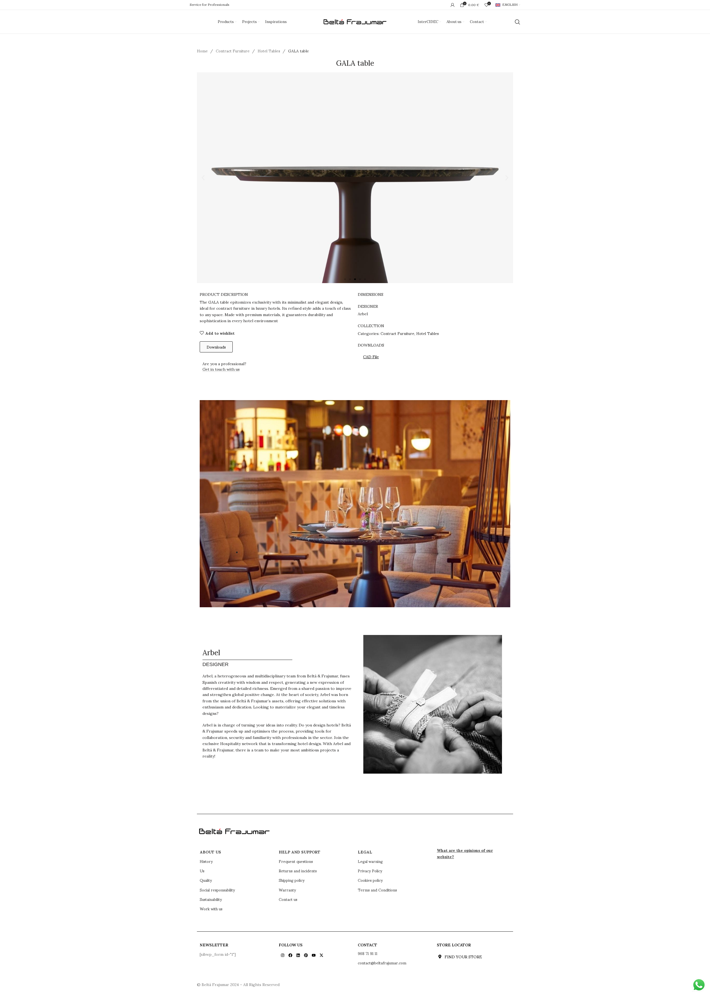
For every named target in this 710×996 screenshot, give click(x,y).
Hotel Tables (269, 50)
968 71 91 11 (367, 953)
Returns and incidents (298, 870)
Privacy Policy (370, 870)
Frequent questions (296, 861)
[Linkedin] (298, 955)
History (206, 861)
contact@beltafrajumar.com (382, 962)
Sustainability (211, 899)
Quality (206, 880)
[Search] (517, 21)
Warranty (287, 890)
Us (202, 870)
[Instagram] (282, 955)
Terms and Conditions (377, 890)
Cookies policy (370, 880)
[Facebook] (290, 955)
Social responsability (217, 890)
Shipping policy (292, 880)
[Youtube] (314, 955)
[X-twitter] (321, 955)
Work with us (211, 908)
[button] (203, 177)
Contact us (288, 899)
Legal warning (370, 861)
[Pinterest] (306, 955)
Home (203, 50)
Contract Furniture (233, 50)
